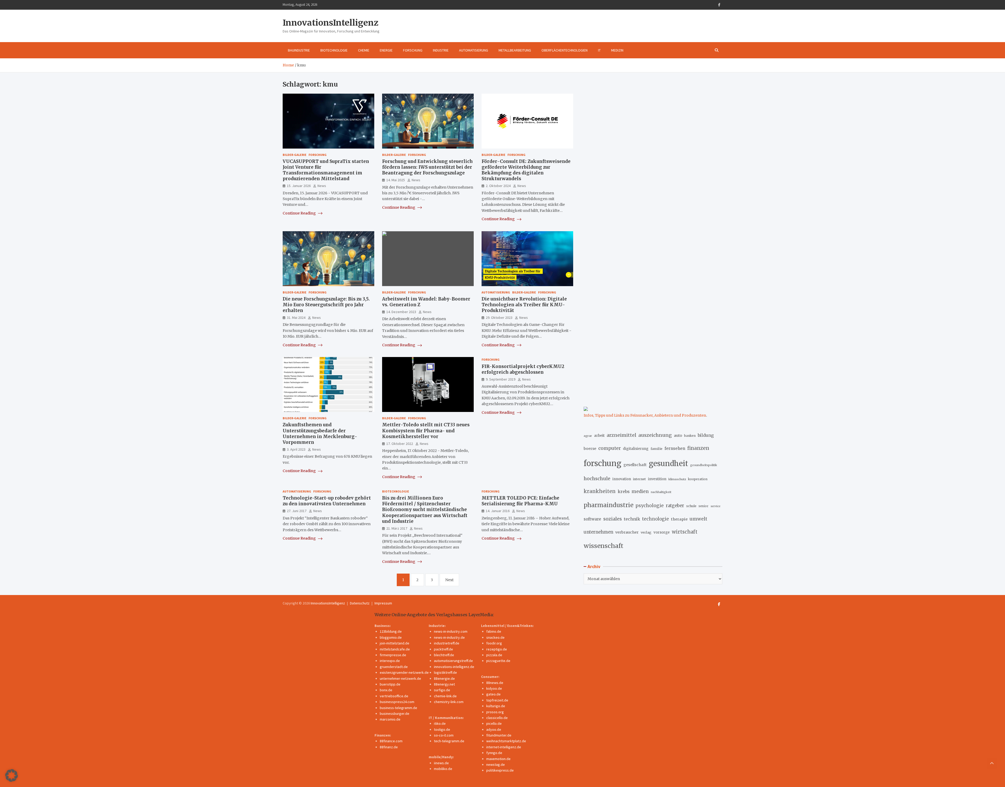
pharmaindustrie (608, 505)
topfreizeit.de (497, 700)
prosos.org (495, 712)
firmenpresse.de (393, 655)
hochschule (597, 478)
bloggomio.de (391, 637)
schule (691, 506)
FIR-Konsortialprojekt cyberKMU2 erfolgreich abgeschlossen (523, 369)
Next (449, 579)
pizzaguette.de (498, 660)
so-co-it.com (444, 735)
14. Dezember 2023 (401, 311)
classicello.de (497, 717)
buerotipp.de (390, 684)
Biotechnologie (334, 50)
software (592, 519)
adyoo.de (493, 729)
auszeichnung (655, 435)
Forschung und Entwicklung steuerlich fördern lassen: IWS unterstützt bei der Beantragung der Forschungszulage (427, 167)
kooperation (697, 479)
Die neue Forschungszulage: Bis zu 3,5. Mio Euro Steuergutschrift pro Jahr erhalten (326, 304)
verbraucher (627, 532)
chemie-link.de (445, 696)
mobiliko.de (443, 768)
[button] (11, 775)
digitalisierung (636, 448)
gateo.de (493, 694)
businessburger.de (394, 713)
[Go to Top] (992, 763)
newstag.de (495, 764)
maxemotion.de (498, 758)
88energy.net (444, 684)
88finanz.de (389, 747)
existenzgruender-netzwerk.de (404, 672)
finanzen (698, 448)
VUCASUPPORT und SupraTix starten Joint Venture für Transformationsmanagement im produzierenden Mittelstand (326, 170)
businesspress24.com (397, 701)
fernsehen (675, 448)
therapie (679, 519)
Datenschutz (360, 603)
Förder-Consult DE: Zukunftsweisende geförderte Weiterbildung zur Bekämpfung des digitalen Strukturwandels (526, 170)
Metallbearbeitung (515, 50)
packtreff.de (443, 649)
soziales (612, 519)
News (321, 185)
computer (609, 448)
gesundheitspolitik (703, 465)
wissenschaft (603, 546)
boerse (590, 448)
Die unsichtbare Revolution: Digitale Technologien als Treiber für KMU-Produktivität (524, 304)
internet (639, 479)
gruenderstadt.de (394, 666)
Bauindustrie (299, 50)
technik (632, 519)
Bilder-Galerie (294, 155)
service (716, 506)
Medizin (617, 50)
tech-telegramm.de (449, 741)
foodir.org (494, 643)
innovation (621, 479)
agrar (588, 436)
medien (640, 491)
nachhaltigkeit (661, 492)
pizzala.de (494, 655)
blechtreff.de (444, 655)
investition (657, 479)
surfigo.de (442, 690)
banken (690, 436)
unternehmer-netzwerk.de (400, 678)
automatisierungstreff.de (453, 660)
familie (656, 448)
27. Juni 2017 (296, 510)
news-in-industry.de (449, 637)
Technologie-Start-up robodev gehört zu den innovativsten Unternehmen (327, 501)
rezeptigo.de (496, 649)
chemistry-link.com (449, 701)
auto (678, 435)
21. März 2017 (396, 528)
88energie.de (444, 678)
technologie (655, 519)
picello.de (494, 723)
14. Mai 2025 (395, 180)
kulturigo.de (495, 706)
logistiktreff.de (445, 672)
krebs (623, 491)
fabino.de (493, 631)
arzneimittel (621, 435)
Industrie (441, 50)
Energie (386, 50)
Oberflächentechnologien (564, 50)
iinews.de (441, 763)
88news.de (494, 682)
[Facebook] (719, 5)
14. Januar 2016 (498, 510)
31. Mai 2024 (296, 317)
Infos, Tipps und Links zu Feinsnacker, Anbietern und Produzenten (645, 415)
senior (703, 506)
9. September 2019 (500, 379)
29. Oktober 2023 (499, 317)
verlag (646, 532)
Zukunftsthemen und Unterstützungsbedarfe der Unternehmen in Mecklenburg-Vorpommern (320, 433)
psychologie (649, 505)
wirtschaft (684, 532)
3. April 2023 (296, 449)
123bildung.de (391, 631)
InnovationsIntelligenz (330, 23)
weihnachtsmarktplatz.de (506, 741)
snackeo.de (495, 637)
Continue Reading (300, 213)
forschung (602, 463)
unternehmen (598, 532)
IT (599, 50)
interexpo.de (390, 660)
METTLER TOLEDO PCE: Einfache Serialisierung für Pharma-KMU (520, 501)
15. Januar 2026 (299, 185)
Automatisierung (473, 50)
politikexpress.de (500, 770)
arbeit (599, 435)
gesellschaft (635, 464)
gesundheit (668, 463)
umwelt (698, 519)
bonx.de (386, 690)
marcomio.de (390, 719)
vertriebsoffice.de (394, 696)
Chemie (363, 50)
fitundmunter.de (498, 735)
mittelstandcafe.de (395, 649)
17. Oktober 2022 (399, 443)
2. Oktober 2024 (498, 185)
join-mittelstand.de (394, 643)
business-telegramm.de (398, 707)
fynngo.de (494, 752)
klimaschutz (677, 479)
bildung (706, 435)
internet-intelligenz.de (503, 747)
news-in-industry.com (450, 631)
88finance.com (391, 741)
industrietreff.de (446, 643)
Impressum (383, 603)
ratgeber (675, 505)
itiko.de (440, 723)
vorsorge (662, 532)
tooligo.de (442, 729)
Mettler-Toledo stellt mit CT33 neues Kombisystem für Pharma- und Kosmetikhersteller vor (426, 430)
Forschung (412, 50)
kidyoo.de (494, 688)
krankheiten (600, 491)
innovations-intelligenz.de (454, 666)
